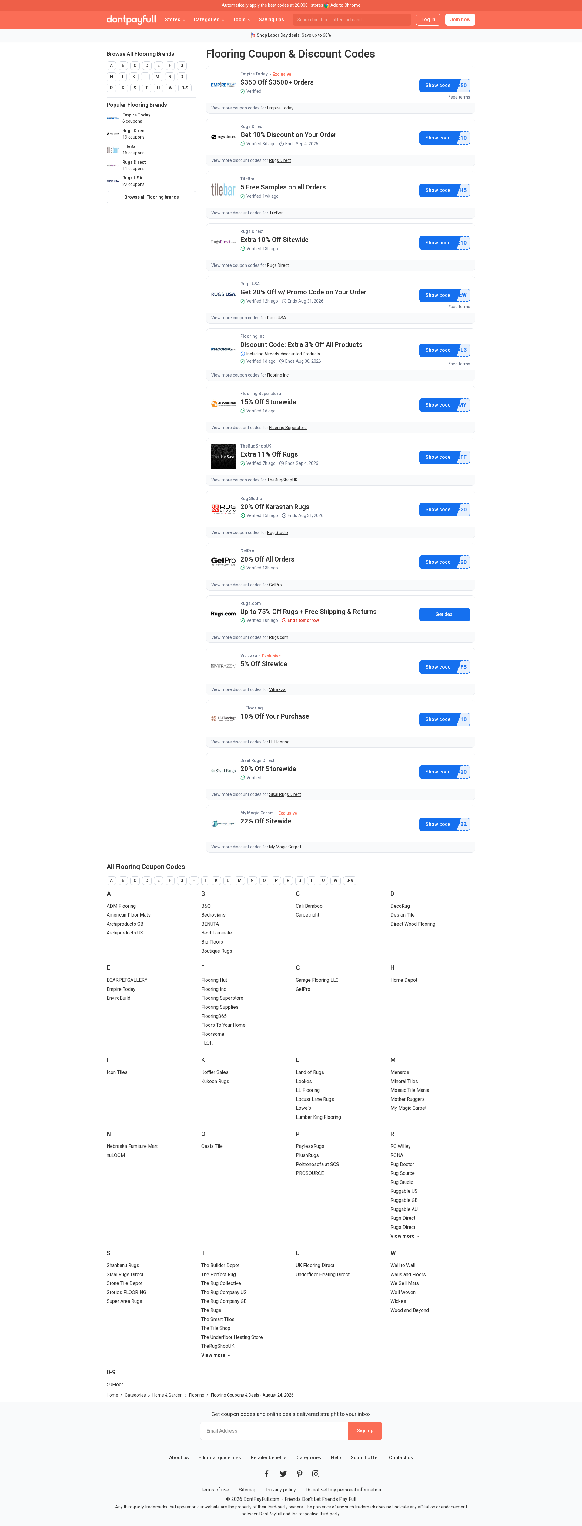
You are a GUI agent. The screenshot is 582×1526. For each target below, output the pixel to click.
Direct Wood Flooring (412, 924)
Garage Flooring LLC (317, 980)
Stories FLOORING (126, 1292)
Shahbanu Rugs (123, 1265)
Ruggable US (404, 1191)
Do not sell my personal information (343, 1490)
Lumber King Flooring (318, 1117)
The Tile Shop (215, 1328)
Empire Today (254, 74)
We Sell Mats (404, 1283)
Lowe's (303, 1108)
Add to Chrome (345, 5)
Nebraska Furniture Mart (132, 1146)
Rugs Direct (251, 126)
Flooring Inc (252, 336)
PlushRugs (307, 1155)
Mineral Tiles (404, 1081)
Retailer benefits (269, 1458)
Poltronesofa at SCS (317, 1164)
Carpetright (307, 915)
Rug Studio (251, 498)
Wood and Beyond (409, 1310)
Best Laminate (216, 933)
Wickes (398, 1301)
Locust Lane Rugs (315, 1099)
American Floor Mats (129, 915)
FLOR (207, 1043)
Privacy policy (281, 1490)
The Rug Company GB (224, 1301)
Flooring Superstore (260, 393)
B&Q (206, 906)
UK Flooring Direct (315, 1265)
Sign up (365, 1431)
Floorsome (212, 1034)
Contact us (401, 1458)
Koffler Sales (215, 1072)
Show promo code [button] (438, 85)
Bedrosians (213, 915)
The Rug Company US (224, 1292)
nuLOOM (116, 1155)
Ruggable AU (404, 1209)
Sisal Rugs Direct (257, 760)
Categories (308, 1458)
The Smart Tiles (218, 1319)
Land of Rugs (310, 1072)
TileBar (247, 178)
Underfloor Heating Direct (323, 1274)
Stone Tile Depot (124, 1283)
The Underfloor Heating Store (232, 1337)
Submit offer (365, 1458)
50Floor (115, 1384)
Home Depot (403, 980)
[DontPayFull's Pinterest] (299, 1473)
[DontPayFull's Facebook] (266, 1473)
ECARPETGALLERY (127, 980)
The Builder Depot (220, 1265)
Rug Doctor (402, 1164)
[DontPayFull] (131, 20)
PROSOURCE (310, 1173)
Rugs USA (250, 283)
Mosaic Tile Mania (409, 1090)
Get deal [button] (445, 614)
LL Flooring (251, 708)
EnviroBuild (118, 998)
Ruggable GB (404, 1200)
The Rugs (211, 1310)
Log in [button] (428, 19)
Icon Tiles (117, 1072)
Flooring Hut (214, 980)
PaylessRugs (310, 1146)
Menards (399, 1072)
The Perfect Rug (218, 1274)
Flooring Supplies (220, 1007)
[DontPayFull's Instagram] (315, 1473)
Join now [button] (460, 19)
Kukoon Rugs (215, 1081)
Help (336, 1458)
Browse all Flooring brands (152, 197)
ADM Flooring (121, 906)
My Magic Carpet (256, 812)
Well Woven (403, 1292)
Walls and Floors (408, 1274)
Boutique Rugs (216, 951)
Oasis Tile (212, 1146)
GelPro (247, 550)
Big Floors (212, 942)
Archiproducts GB (125, 924)
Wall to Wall (402, 1265)
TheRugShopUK (255, 446)
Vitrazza (248, 655)
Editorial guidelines (220, 1458)
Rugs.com (250, 603)
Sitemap (247, 1490)
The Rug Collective (221, 1283)
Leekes (304, 1081)
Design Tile (402, 915)
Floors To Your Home (223, 1025)
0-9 (185, 88)
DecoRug (400, 906)
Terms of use (215, 1490)
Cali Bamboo (309, 906)
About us (179, 1458)
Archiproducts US (125, 933)
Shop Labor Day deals (278, 35)
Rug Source (402, 1173)
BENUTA (210, 924)
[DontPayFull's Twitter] (283, 1473)
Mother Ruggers (407, 1099)
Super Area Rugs (124, 1301)
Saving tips (271, 19)
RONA (396, 1155)
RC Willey (400, 1146)
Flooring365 (214, 1016)
